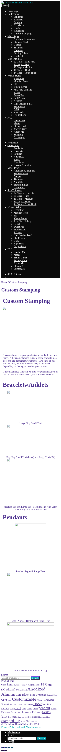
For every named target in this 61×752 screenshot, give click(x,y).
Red (34, 712)
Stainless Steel (21, 42)
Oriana (35, 708)
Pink (3, 712)
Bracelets (18, 19)
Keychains (19, 30)
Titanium (18, 47)
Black (25, 694)
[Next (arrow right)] (5, 750)
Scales (46, 712)
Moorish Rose (21, 81)
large (12, 708)
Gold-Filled (19, 56)
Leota (24, 708)
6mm (3, 684)
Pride (8, 712)
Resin (39, 712)
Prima (13, 712)
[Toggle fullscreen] (9, 747)
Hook (37, 704)
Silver (6, 716)
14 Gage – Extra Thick (25, 73)
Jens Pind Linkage (23, 89)
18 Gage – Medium (23, 67)
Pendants (18, 16)
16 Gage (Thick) (32, 685)
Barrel (17, 92)
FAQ (10, 117)
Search (35, 678)
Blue (32, 694)
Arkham (18, 101)
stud (23, 721)
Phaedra (53, 708)
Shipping (18, 134)
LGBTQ (29, 708)
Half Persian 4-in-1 (23, 103)
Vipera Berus (20, 87)
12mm (16, 685)
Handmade (28, 704)
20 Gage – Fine (21, 64)
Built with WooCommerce (29, 727)
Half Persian (18, 705)
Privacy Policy (8, 727)
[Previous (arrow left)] (2, 750)
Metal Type (13, 36)
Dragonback (20, 115)
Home (4, 282)
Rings (17, 28)
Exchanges (19, 137)
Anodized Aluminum (24, 39)
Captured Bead (51, 695)
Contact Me (19, 120)
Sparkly (21, 717)
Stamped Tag (10, 721)
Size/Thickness (15, 58)
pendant (44, 708)
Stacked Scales (31, 717)
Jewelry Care (20, 129)
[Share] (5, 747)
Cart (11, 741)
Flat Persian (19, 106)
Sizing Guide (20, 126)
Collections (13, 14)
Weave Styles (14, 75)
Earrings (18, 22)
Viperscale (19, 112)
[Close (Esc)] (2, 747)
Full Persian (19, 98)
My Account (14, 732)
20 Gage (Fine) (21, 690)
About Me (19, 131)
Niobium (18, 50)
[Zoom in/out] (12, 747)
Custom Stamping (22, 33)
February (40, 700)
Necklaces (19, 25)
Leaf (18, 708)
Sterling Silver (21, 53)
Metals (17, 123)
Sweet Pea (19, 95)
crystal (6, 699)
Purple (20, 712)
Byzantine (19, 78)
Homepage (13, 11)
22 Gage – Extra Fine (24, 61)
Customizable (24, 699)
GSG (16, 109)
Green (10, 704)
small (15, 716)
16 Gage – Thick (22, 70)
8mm (10, 684)
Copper (17, 44)
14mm (22, 685)
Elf (15, 84)
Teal (28, 721)
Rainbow (28, 712)
